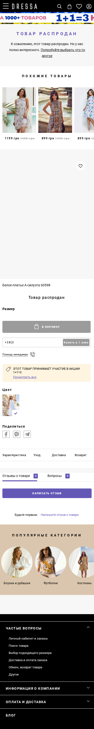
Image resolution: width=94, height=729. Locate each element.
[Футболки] (50, 562)
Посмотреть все (24, 377)
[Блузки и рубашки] (17, 562)
